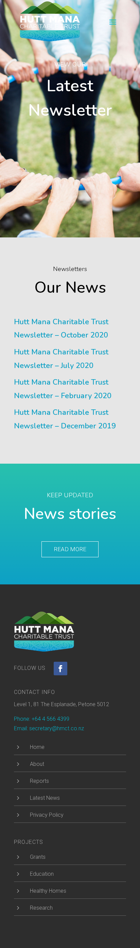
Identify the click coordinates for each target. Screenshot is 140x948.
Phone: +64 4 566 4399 (41, 719)
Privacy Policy (47, 815)
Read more (70, 549)
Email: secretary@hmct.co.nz (49, 728)
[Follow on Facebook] (60, 668)
